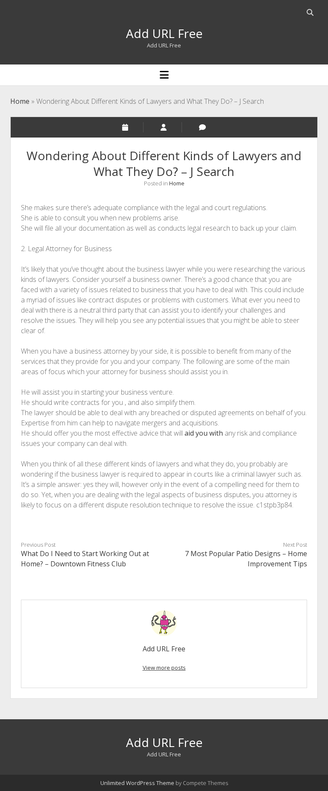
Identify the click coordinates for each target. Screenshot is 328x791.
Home (19, 101)
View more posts (164, 667)
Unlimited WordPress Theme (137, 783)
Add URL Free (164, 33)
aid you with (203, 433)
